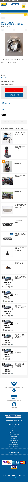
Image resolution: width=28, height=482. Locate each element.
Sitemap (24, 475)
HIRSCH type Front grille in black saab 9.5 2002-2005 (20, 234)
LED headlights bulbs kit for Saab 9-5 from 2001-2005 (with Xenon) (20, 277)
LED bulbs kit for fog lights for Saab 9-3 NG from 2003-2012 (19, 364)
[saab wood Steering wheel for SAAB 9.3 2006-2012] (26, 30)
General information (14, 427)
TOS (3, 475)
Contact (13, 475)
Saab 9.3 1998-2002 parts (14, 440)
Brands (14, 430)
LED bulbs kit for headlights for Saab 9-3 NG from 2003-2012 (20, 321)
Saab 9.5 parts (14, 442)
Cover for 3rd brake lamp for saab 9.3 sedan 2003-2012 (20, 205)
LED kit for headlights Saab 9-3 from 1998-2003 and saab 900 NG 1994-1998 (20, 292)
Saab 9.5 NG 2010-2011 (14, 446)
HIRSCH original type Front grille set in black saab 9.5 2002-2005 (20, 219)
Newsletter (18, 475)
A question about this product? (9, 110)
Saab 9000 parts (14, 436)
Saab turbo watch (19, 262)
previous (6, 121)
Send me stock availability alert (14, 89)
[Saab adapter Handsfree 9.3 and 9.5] (14, 30)
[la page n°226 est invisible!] (11, 234)
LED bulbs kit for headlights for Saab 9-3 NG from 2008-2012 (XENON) (20, 306)
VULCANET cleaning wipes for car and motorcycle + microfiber (20, 147)
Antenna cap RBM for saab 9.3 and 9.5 (20, 248)
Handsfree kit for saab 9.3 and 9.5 (20, 133)
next (21, 121)
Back (14, 121)
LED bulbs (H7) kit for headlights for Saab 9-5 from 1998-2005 (20, 335)
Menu (8, 11)
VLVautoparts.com (10, 420)
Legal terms (7, 475)
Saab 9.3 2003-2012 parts (14, 444)
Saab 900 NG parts (14, 438)
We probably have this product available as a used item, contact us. (14, 95)
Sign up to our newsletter (14, 452)
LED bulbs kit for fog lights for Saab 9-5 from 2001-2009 (20, 349)
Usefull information (14, 428)
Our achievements (14, 432)
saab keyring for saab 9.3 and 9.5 (20, 161)
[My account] (24, 4)
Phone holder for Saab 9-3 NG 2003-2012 (20, 176)
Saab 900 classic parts (14, 434)
